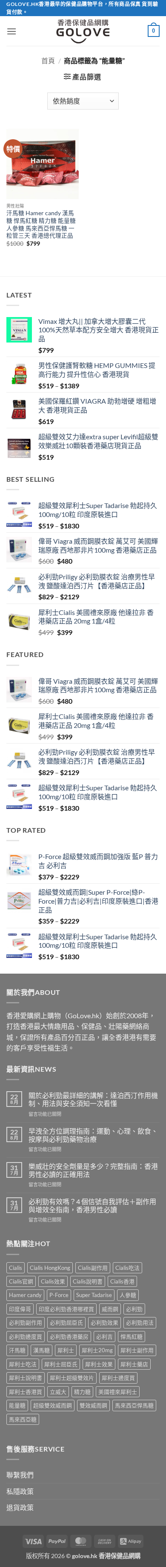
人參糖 (128, 1295)
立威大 (58, 1391)
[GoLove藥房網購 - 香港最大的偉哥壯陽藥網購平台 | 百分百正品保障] (83, 31)
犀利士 (65, 1350)
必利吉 (104, 1336)
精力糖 (82, 1391)
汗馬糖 (17, 1350)
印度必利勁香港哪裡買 (66, 1309)
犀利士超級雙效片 (72, 1377)
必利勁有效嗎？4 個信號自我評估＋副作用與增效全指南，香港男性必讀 (92, 1205)
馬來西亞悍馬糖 (134, 1405)
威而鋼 (110, 1309)
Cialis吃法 (127, 1267)
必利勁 (134, 1309)
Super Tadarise (94, 1295)
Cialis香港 (122, 1281)
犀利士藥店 (134, 1364)
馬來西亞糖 (23, 1419)
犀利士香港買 (25, 1391)
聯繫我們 (20, 1475)
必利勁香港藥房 (69, 1336)
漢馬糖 (41, 1350)
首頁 (48, 60)
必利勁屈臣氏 (66, 1322)
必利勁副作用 (25, 1322)
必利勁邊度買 (25, 1336)
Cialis (15, 1267)
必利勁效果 (104, 1322)
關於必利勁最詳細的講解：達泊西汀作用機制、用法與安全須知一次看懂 (93, 1099)
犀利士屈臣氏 (60, 1364)
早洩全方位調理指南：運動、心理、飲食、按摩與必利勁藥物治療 (93, 1135)
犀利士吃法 (23, 1364)
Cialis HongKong (50, 1267)
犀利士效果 (99, 1364)
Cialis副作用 (93, 1267)
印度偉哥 (20, 1309)
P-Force (59, 1295)
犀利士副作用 (137, 1350)
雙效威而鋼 (93, 1405)
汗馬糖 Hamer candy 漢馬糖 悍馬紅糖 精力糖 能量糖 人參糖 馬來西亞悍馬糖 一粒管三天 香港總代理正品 (41, 224)
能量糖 (17, 1405)
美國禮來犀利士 (117, 1391)
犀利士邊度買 (118, 1377)
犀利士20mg (97, 1350)
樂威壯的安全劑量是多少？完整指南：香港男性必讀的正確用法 (93, 1170)
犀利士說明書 (25, 1377)
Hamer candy (25, 1295)
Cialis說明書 (88, 1281)
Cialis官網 (21, 1281)
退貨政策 (20, 1507)
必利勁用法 (140, 1322)
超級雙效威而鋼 (52, 1405)
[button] (11, 31)
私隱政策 (20, 1491)
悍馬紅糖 (131, 1336)
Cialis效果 (53, 1281)
